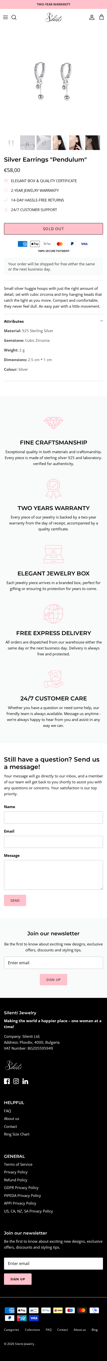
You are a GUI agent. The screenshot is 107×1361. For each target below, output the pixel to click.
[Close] (95, 649)
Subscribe (53, 704)
